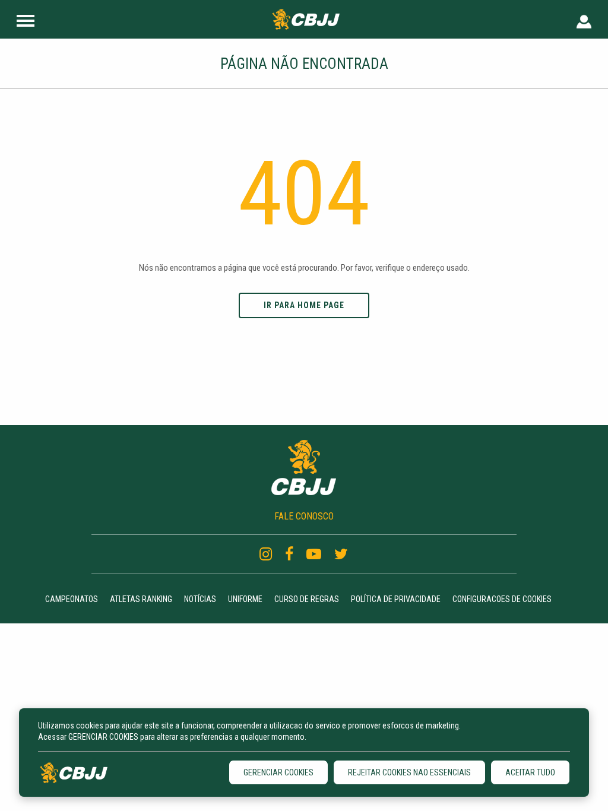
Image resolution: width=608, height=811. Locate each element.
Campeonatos (71, 599)
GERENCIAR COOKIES (278, 772)
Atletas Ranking (141, 599)
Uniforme (245, 599)
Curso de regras (306, 599)
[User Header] (583, 19)
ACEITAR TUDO (530, 772)
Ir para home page (304, 305)
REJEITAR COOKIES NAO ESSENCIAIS (409, 772)
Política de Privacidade (396, 599)
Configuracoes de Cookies (502, 599)
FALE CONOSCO (304, 516)
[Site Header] (26, 19)
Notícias (200, 599)
